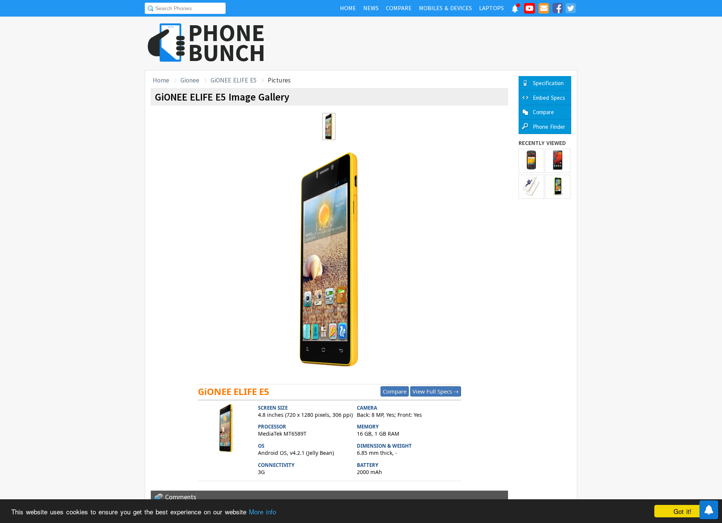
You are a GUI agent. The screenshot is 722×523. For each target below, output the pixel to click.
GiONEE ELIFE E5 (233, 80)
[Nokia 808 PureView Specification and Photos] (531, 161)
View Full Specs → (436, 391)
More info (262, 511)
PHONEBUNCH (226, 43)
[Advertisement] (440, 43)
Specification (548, 83)
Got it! (682, 511)
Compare (395, 391)
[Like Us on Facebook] (557, 9)
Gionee (189, 80)
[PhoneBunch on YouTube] (529, 10)
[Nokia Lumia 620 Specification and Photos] (557, 187)
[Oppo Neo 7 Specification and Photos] (531, 187)
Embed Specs (549, 97)
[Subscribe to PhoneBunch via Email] (544, 9)
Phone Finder (549, 126)
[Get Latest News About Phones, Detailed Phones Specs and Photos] (166, 43)
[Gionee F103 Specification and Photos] (557, 161)
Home (161, 80)
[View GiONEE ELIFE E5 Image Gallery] (226, 429)
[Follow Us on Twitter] (570, 9)
